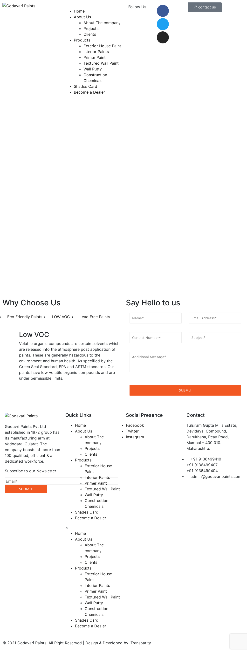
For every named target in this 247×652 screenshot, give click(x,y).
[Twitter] (163, 24)
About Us (82, 16)
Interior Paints (96, 51)
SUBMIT (26, 488)
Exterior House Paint (102, 45)
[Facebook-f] (163, 11)
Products (82, 40)
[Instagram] (163, 37)
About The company (102, 22)
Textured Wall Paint (101, 63)
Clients (89, 34)
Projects (90, 28)
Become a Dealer (89, 92)
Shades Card (85, 86)
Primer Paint (94, 57)
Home (79, 11)
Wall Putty (92, 69)
